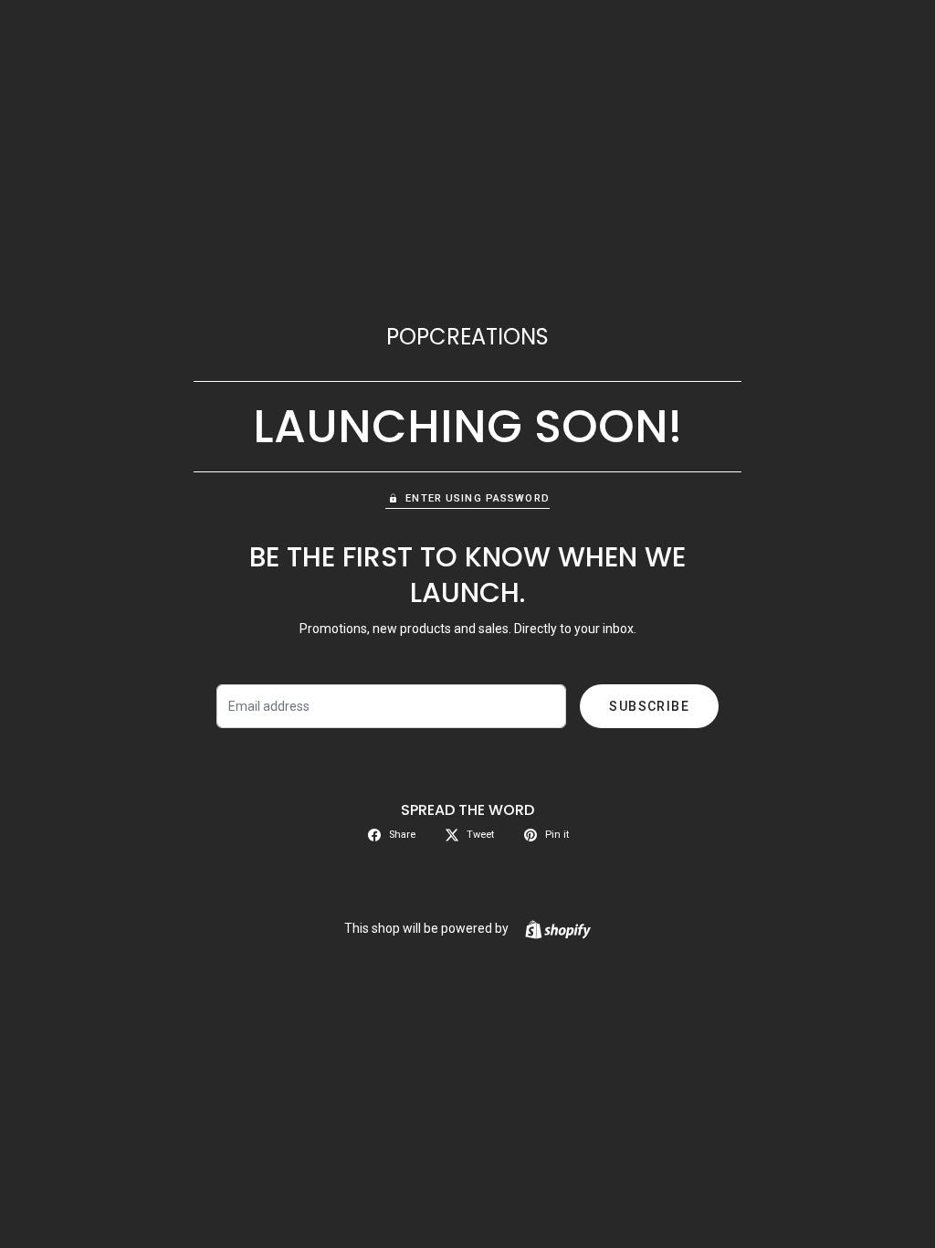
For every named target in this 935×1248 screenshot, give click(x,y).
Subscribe (649, 706)
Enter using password (477, 498)
